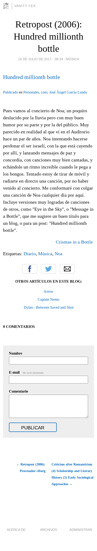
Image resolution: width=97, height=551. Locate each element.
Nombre (15, 353)
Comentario (18, 391)
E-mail (26, 372)
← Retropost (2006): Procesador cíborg (30, 468)
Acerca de (16, 530)
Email (67, 269)
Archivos (48, 530)
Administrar (80, 530)
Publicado (10, 92)
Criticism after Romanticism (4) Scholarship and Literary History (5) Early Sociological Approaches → (72, 474)
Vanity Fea (25, 6)
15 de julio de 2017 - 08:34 (40, 59)
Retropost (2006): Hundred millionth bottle (48, 36)
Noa (58, 253)
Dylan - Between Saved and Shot (48, 307)
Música (72, 59)
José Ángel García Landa (68, 92)
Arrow (48, 291)
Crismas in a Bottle (75, 241)
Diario (30, 253)
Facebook (29, 269)
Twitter (48, 269)
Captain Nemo (48, 299)
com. (44, 92)
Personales (31, 92)
